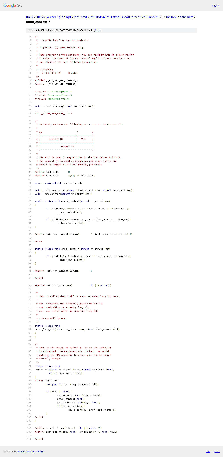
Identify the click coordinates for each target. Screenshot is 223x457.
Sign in (216, 5)
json (217, 451)
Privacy (30, 451)
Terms (40, 451)
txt (208, 451)
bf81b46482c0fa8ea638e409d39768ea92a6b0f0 (124, 17)
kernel (51, 17)
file (97, 30)
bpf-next (80, 17)
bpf (68, 17)
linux (29, 17)
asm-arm (186, 17)
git (61, 17)
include (171, 17)
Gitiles (21, 451)
